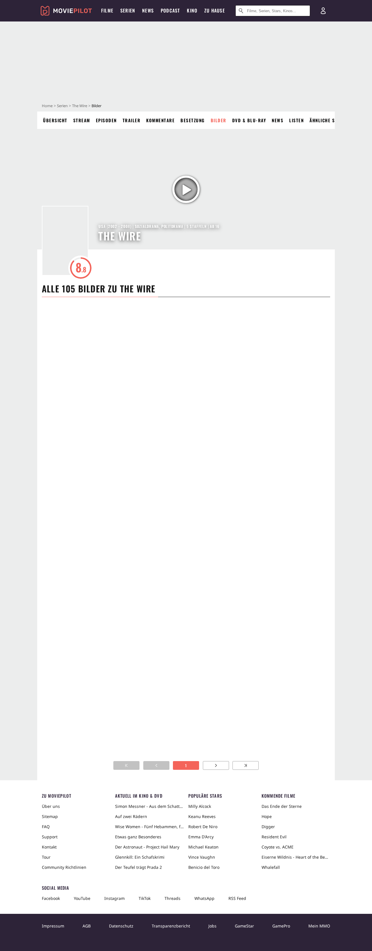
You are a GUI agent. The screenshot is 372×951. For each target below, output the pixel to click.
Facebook (51, 898)
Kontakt (49, 847)
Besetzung (192, 120)
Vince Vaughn (201, 857)
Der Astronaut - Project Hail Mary (147, 847)
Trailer (132, 120)
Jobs (212, 926)
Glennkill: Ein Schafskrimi (139, 857)
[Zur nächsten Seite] (216, 765)
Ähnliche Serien (328, 120)
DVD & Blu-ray (249, 120)
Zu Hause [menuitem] (214, 10)
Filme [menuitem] (107, 10)
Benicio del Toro (203, 867)
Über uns (51, 806)
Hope (267, 816)
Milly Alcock (199, 806)
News (277, 120)
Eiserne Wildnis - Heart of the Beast (296, 857)
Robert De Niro (202, 826)
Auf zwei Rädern (131, 816)
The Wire (79, 105)
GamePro (281, 926)
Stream (81, 120)
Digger (268, 826)
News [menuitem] (148, 10)
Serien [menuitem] (127, 10)
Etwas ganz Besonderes (138, 836)
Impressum (53, 926)
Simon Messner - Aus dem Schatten (149, 806)
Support (50, 836)
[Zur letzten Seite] (246, 765)
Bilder (218, 120)
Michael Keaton (203, 847)
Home (47, 105)
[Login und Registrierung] (323, 10)
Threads (172, 898)
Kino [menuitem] (192, 10)
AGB (87, 926)
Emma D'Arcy (201, 836)
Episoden (106, 120)
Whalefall (271, 867)
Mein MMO (319, 926)
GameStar (244, 926)
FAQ (46, 826)
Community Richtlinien (64, 867)
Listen (296, 120)
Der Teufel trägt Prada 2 (138, 867)
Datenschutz (121, 926)
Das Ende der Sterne (282, 806)
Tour (46, 857)
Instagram (114, 898)
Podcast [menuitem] (170, 10)
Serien (62, 105)
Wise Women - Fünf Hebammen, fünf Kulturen (149, 826)
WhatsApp (204, 898)
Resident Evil (274, 836)
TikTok (145, 898)
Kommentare (160, 120)
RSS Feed (237, 898)
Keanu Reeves (202, 816)
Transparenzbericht (171, 926)
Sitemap (50, 816)
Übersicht (55, 120)
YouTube (82, 898)
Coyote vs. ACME (278, 847)
